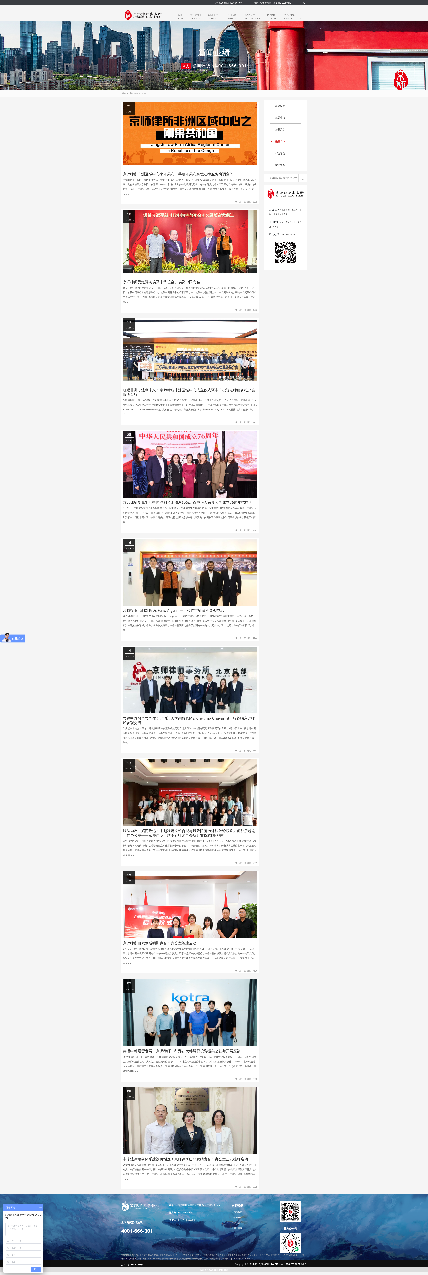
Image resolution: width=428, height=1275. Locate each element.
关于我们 (195, 16)
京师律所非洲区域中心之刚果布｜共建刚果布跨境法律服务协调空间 (178, 173)
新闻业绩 (214, 16)
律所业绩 (280, 117)
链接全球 (146, 93)
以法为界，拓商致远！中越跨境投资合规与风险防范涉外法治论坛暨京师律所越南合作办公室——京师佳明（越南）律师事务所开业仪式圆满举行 (189, 832)
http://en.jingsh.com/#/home (242, 1258)
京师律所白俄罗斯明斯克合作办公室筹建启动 (159, 942)
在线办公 (238, 1217)
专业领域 (232, 16)
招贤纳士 (272, 16)
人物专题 (280, 153)
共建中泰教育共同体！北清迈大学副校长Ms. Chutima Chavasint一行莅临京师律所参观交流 (189, 720)
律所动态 (280, 106)
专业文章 (280, 165)
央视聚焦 (280, 129)
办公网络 (292, 16)
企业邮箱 (238, 1222)
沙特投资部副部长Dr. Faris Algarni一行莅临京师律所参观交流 (173, 610)
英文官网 (238, 1228)
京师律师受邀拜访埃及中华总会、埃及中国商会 (161, 281)
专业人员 (252, 16)
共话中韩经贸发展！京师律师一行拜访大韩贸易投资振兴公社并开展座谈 (182, 1050)
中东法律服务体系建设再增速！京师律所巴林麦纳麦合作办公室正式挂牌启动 (185, 1158)
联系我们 (238, 1212)
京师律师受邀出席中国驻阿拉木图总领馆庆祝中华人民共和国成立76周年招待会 (187, 502)
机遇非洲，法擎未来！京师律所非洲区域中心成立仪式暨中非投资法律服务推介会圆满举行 (189, 392)
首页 (180, 16)
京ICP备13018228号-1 (133, 1264)
